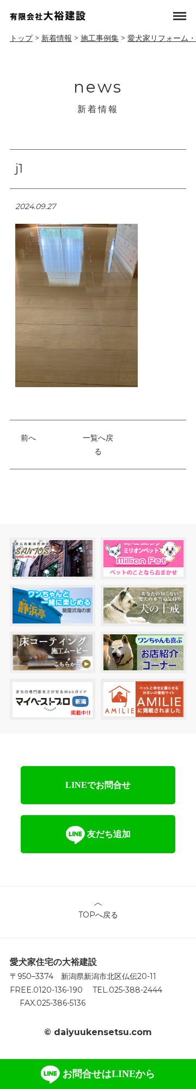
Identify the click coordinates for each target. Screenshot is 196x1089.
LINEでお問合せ (98, 785)
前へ (28, 438)
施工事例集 (100, 38)
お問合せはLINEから (107, 1073)
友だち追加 (108, 834)
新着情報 (56, 38)
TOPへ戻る (98, 915)
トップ (21, 38)
